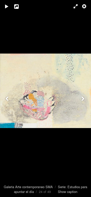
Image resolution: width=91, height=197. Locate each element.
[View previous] (7, 98)
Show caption (67, 191)
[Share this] (20, 6)
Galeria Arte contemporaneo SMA (28, 186)
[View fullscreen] (73, 6)
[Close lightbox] (84, 6)
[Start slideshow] (7, 6)
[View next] (83, 98)
